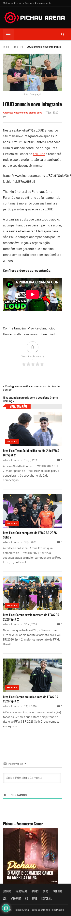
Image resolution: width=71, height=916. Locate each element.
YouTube (39, 154)
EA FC (45, 891)
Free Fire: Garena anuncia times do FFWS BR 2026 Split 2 (30, 699)
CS (26, 898)
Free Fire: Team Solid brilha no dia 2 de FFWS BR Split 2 (31, 452)
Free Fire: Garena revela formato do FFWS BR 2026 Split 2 (31, 617)
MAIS (34, 898)
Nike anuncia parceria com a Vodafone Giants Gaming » (30, 399)
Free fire (57, 891)
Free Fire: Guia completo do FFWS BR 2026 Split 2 (30, 534)
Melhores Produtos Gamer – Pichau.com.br (27, 3)
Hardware (21, 891)
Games (35, 891)
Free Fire (18, 46)
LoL (4, 898)
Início (6, 46)
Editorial (46, 898)
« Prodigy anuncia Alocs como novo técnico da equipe (31, 387)
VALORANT (16, 898)
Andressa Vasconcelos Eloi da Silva (22, 112)
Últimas (7, 891)
